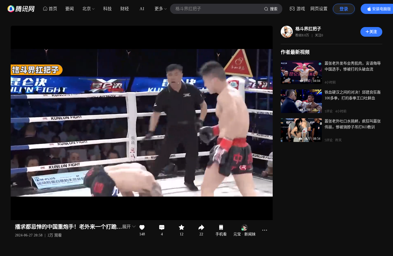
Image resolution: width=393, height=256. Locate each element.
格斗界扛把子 (308, 29)
